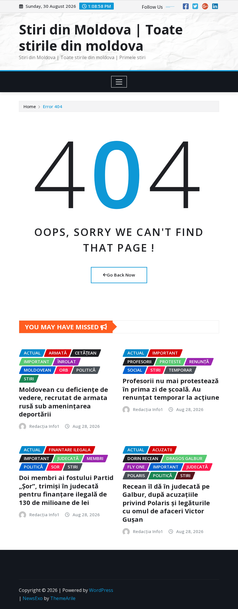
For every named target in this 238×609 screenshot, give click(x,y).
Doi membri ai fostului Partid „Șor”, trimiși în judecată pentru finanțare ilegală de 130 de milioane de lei (66, 490)
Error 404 (52, 106)
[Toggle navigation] (119, 82)
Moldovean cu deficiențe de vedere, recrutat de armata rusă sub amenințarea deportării (63, 402)
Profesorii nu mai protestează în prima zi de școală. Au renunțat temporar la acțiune (170, 388)
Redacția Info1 (44, 426)
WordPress (101, 590)
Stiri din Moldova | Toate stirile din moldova (101, 37)
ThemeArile (62, 598)
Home (30, 106)
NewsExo (33, 598)
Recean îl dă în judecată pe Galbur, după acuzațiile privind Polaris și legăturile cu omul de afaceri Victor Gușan (166, 502)
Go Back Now (121, 275)
